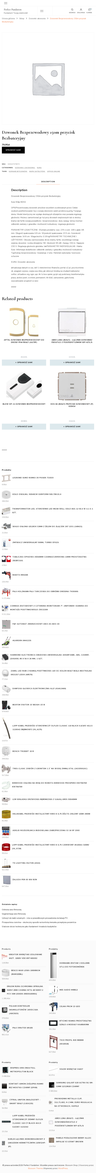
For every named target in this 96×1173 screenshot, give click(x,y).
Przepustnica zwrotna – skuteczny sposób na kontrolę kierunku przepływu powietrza (39, 922)
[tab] (48, 181)
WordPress (63, 1168)
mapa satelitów (37, 171)
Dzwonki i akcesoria (25, 168)
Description (48, 181)
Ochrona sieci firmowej (11, 909)
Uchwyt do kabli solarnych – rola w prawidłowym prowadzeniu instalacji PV (35, 918)
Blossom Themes (35, 1168)
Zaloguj (81, 12)
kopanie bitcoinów (18, 171)
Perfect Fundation (13, 9)
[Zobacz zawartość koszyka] (89, 10)
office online (53, 171)
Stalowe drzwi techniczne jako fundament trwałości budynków (29, 926)
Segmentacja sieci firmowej (14, 914)
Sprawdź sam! (13, 150)
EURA (39, 168)
